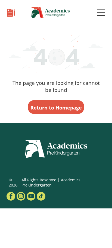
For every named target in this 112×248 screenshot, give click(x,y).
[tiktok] (41, 197)
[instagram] (21, 197)
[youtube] (31, 197)
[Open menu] (101, 13)
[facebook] (11, 197)
